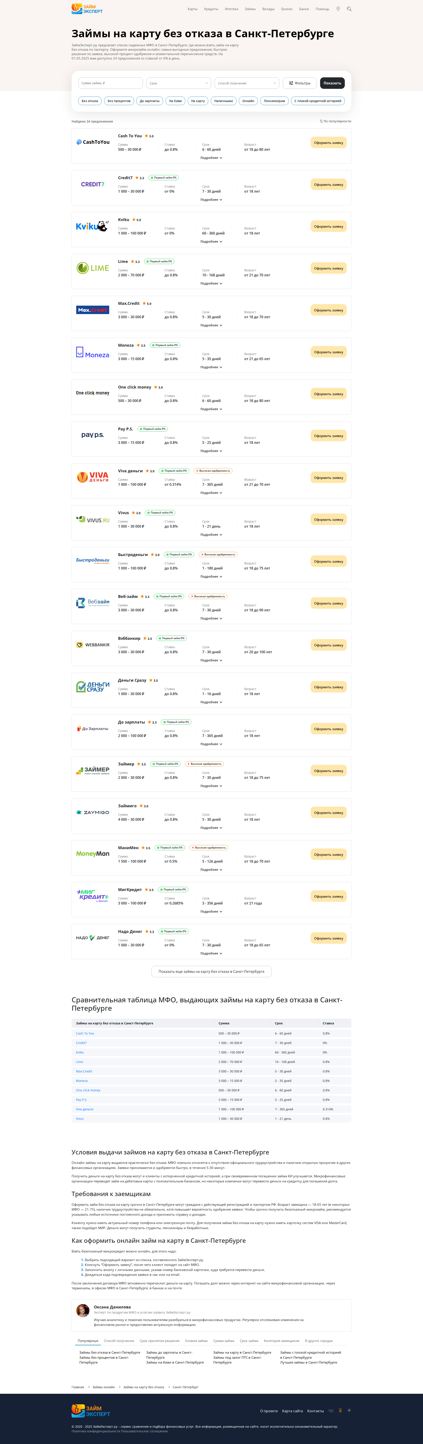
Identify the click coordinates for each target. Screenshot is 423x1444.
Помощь (322, 9)
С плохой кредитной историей (318, 101)
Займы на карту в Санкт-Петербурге (242, 1352)
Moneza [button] (82, 1081)
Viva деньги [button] (84, 1109)
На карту (198, 101)
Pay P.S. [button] (81, 1100)
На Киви (175, 101)
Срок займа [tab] (249, 1340)
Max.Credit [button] (84, 1071)
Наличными (223, 101)
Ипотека (231, 9)
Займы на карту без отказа (143, 1387)
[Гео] (338, 9)
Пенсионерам (274, 101)
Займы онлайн (104, 1387)
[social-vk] (331, 1411)
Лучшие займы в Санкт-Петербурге (308, 1362)
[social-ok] (340, 1411)
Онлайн (248, 101)
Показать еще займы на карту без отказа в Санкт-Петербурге (211, 971)
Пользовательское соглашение (144, 1431)
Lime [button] (79, 1062)
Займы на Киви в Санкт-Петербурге (175, 1362)
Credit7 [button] (81, 1043)
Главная (78, 1387)
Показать (332, 83)
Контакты (315, 1411)
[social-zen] (349, 1411)
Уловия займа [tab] (196, 1340)
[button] (211, 157)
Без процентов (119, 101)
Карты (193, 9)
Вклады (268, 9)
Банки (304, 9)
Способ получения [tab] (119, 1340)
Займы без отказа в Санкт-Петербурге (109, 1352)
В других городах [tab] (319, 1340)
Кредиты (211, 9)
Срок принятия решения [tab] (159, 1340)
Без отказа (90, 101)
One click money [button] (88, 1090)
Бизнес (287, 9)
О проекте (269, 1411)
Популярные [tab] (88, 1340)
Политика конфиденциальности (96, 1431)
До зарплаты (150, 101)
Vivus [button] (80, 1118)
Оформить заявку (328, 142)
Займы (250, 9)
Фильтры (302, 83)
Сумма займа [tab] (223, 1340)
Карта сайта (292, 1411)
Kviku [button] (80, 1052)
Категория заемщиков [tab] (281, 1340)
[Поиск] (349, 9)
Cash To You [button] (85, 1033)
